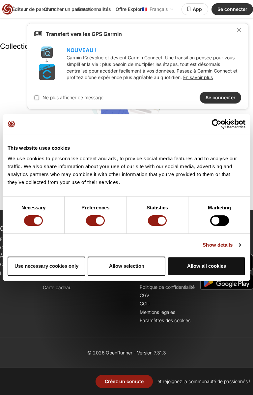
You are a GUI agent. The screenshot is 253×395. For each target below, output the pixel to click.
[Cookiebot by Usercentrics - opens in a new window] (216, 124)
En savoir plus (198, 77)
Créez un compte (124, 381)
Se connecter (232, 9)
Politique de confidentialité (167, 287)
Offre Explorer (131, 9)
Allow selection (126, 266)
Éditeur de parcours (33, 9)
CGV (144, 295)
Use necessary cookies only (46, 266)
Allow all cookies (206, 266)
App (197, 9)
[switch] (95, 220)
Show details (218, 245)
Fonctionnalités (94, 9)
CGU (145, 303)
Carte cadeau (57, 287)
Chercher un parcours (67, 9)
